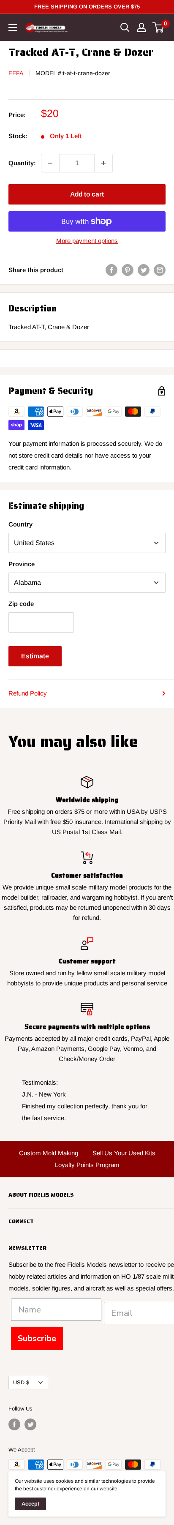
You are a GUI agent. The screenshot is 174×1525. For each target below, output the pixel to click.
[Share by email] (160, 270)
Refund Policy (27, 693)
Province (21, 563)
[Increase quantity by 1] (103, 163)
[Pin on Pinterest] (127, 270)
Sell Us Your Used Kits (123, 1153)
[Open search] (125, 27)
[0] (158, 27)
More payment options (87, 240)
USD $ (21, 1382)
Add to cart (87, 194)
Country (20, 524)
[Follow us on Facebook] (14, 1424)
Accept (30, 1503)
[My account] (141, 27)
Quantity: (22, 162)
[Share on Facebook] (111, 270)
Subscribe (37, 1338)
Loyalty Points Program (87, 1164)
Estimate (35, 656)
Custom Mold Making (48, 1153)
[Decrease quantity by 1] (50, 163)
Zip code (21, 603)
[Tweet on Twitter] (144, 270)
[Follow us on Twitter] (30, 1424)
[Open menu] (12, 27)
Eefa (15, 73)
